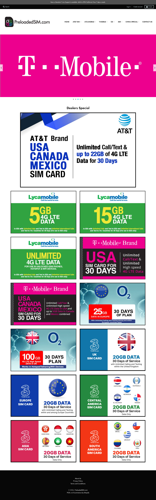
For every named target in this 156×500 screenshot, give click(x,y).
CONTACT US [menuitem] (147, 22)
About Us (78, 478)
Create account (138, 7)
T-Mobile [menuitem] (102, 22)
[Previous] (1, 67)
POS (68, 493)
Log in (128, 7)
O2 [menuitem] (112, 22)
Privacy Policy (78, 481)
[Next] (154, 67)
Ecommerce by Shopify (81, 493)
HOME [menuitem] (67, 22)
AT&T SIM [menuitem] (76, 22)
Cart (150, 7)
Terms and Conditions (78, 483)
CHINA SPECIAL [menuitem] (132, 22)
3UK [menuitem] (119, 22)
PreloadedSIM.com (81, 490)
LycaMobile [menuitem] (89, 22)
